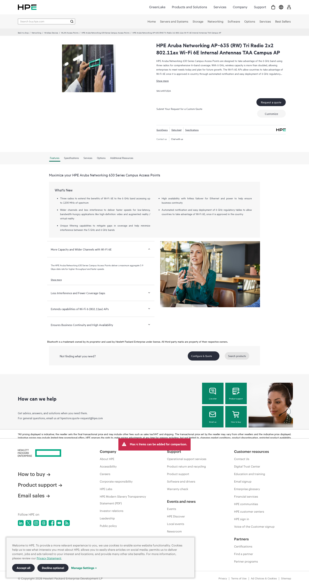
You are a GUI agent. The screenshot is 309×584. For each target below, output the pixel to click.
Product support (236, 398)
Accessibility (108, 466)
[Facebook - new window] (51, 523)
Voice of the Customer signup (254, 526)
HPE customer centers (249, 511)
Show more (162, 80)
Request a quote (271, 102)
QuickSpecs (162, 129)
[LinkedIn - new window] (21, 523)
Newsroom (174, 531)
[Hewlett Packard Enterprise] (27, 7)
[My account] (289, 7)
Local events (175, 524)
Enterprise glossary (247, 489)
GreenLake (157, 7)
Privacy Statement (49, 558)
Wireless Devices (51, 32)
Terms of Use (239, 578)
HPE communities (246, 504)
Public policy (108, 526)
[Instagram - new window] (36, 523)
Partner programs (246, 561)
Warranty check (177, 489)
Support (260, 7)
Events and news (181, 501)
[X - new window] (28, 523)
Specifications (192, 129)
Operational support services (186, 459)
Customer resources (251, 451)
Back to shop (23, 32)
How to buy (236, 421)
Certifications (243, 546)
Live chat (213, 398)
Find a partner (243, 554)
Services (220, 7)
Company (240, 7)
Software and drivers (181, 481)
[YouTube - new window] (59, 523)
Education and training (249, 474)
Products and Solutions (189, 7)
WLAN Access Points (70, 32)
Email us (212, 421)
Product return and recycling (186, 466)
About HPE (107, 459)
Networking (36, 32)
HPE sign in (241, 519)
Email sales (31, 495)
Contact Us (241, 459)
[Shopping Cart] (273, 7)
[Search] (72, 21)
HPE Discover (176, 516)
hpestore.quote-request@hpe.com (81, 418)
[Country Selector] (281, 7)
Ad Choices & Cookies (264, 578)
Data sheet (176, 129)
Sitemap (286, 578)
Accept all (23, 568)
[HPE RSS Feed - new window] (67, 523)
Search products (237, 355)
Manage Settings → (84, 568)
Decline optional (53, 568)
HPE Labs (106, 489)
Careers (105, 474)
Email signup (242, 481)
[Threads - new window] (44, 523)
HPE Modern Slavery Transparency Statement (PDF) (123, 500)
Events (171, 509)
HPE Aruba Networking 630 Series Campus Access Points (105, 32)
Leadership (107, 518)
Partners (241, 539)
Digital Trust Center (247, 466)
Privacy (223, 578)
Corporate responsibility (116, 481)
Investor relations (111, 511)
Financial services (246, 496)
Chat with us (177, 138)
